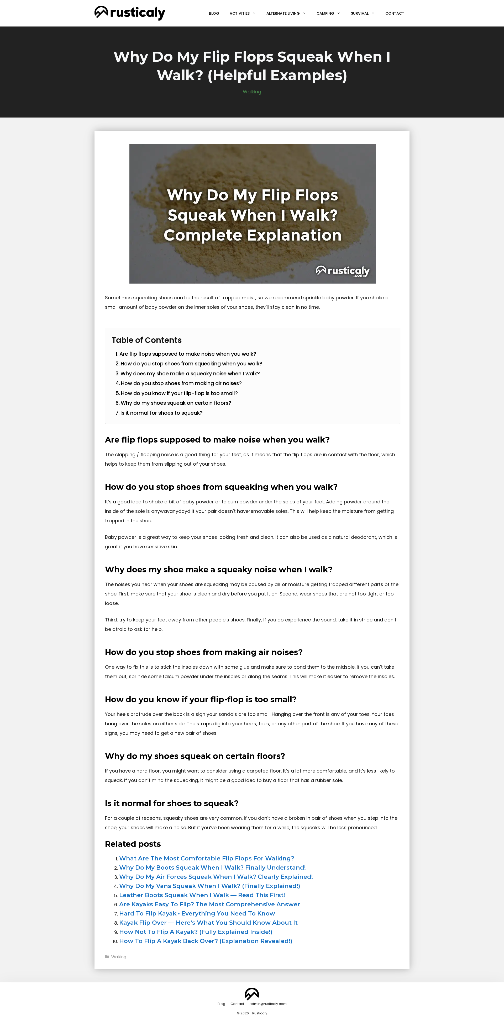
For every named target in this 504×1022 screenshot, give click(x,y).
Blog (214, 13)
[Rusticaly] (129, 13)
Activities (240, 13)
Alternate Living (283, 13)
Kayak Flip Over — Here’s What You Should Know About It (208, 922)
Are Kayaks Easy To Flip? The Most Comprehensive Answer (209, 904)
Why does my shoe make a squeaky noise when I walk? (190, 373)
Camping (325, 13)
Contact (394, 13)
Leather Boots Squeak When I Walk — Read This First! (202, 895)
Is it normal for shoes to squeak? (161, 413)
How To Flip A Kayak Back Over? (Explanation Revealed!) (205, 941)
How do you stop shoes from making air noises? (181, 383)
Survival (360, 13)
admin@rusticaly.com (268, 1003)
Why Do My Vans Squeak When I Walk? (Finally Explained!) (209, 886)
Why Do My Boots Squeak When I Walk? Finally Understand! (212, 867)
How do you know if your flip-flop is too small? (179, 393)
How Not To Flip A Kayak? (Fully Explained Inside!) (195, 931)
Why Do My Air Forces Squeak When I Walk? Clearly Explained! (216, 876)
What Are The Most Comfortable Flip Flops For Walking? (206, 858)
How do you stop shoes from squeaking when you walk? (191, 363)
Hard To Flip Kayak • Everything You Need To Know (197, 913)
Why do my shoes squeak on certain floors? (176, 403)
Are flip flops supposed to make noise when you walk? (187, 354)
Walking (252, 91)
